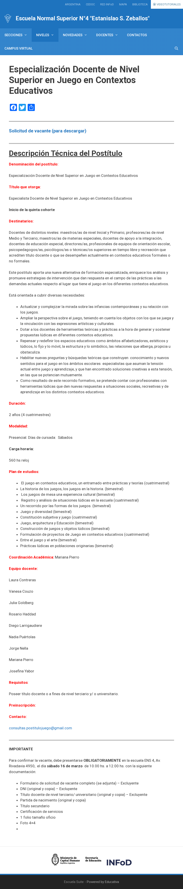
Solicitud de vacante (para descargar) (47, 131)
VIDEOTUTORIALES (168, 4)
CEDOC (90, 4)
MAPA (123, 4)
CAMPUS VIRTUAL (18, 48)
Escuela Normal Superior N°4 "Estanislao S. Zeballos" (83, 18)
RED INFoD (107, 4)
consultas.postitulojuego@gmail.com (40, 728)
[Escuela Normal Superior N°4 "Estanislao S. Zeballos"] (7, 18)
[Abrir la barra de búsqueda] (176, 48)
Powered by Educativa (103, 882)
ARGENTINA (73, 4)
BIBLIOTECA (140, 4)
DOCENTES (104, 35)
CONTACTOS (137, 35)
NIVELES (42, 35)
